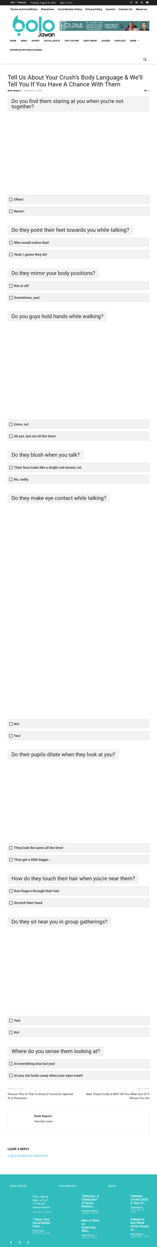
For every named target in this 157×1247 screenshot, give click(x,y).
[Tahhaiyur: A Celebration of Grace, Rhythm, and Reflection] (67, 1202)
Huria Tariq (38, 1230)
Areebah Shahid (90, 1211)
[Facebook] (131, 3)
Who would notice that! (31, 242)
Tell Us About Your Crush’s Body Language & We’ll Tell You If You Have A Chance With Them (75, 81)
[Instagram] (136, 3)
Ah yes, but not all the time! (35, 436)
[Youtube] (147, 3)
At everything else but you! (34, 1063)
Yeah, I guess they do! (30, 254)
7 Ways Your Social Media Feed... (41, 1223)
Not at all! (21, 286)
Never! (19, 211)
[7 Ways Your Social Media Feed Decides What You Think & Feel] (18, 1225)
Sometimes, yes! (27, 297)
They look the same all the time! (38, 848)
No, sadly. (21, 479)
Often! (18, 199)
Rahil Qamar (88, 1235)
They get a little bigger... (32, 859)
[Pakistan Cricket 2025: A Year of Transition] (117, 1202)
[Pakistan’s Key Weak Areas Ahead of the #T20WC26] (117, 1225)
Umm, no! (21, 424)
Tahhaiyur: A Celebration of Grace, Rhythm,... (90, 1201)
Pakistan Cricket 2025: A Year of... (140, 1199)
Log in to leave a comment (28, 1156)
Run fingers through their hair (37, 891)
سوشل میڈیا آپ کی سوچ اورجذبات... (40, 1199)
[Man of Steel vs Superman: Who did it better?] (67, 1226)
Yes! (17, 736)
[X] (142, 3)
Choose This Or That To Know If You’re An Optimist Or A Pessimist (40, 1096)
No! (16, 724)
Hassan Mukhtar (41, 1207)
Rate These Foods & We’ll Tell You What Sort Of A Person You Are (117, 1096)
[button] (144, 59)
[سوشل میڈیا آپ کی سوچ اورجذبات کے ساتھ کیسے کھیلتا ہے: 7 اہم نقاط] (18, 1202)
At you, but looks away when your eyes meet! (48, 1075)
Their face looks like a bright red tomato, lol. (48, 467)
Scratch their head (28, 903)
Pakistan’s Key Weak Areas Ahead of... (140, 1225)
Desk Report (14, 90)
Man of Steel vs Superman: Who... (90, 1226)
